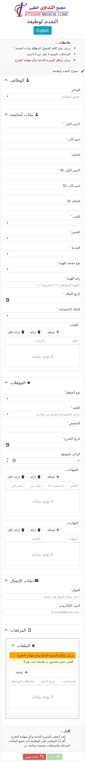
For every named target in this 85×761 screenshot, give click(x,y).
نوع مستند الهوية (68, 263)
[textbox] (42, 130)
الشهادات (72, 469)
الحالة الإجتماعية (68, 309)
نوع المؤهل (72, 392)
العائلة (75, 155)
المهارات (72, 523)
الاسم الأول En (69, 170)
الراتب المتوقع (70, 454)
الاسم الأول (71, 124)
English (42, 30)
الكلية (75, 407)
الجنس (74, 232)
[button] (7, 96)
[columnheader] (62, 341)
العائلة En (73, 201)
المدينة (74, 247)
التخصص (73, 423)
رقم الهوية (72, 278)
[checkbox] (68, 737)
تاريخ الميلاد (71, 294)
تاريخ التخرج (71, 438)
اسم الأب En (71, 185)
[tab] (68, 70)
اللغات (74, 325)
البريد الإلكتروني (68, 605)
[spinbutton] (49, 460)
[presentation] (42, 356)
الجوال (75, 590)
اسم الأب (73, 139)
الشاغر (75, 90)
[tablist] (42, 70)
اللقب (75, 216)
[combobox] (46, 96)
